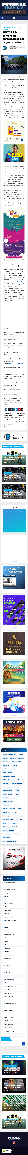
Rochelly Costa (9, 1020)
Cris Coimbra (8, 989)
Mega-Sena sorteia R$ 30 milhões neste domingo (14, 1105)
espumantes (8, 787)
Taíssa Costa (9, 1027)
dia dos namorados (10, 769)
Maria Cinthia (9, 1017)
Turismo (6, 826)
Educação (5, 29)
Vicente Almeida (9, 1031)
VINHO (15, 826)
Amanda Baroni (9, 979)
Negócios (7, 812)
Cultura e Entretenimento (12, 899)
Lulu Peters (8, 1014)
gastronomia (8, 794)
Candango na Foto (10, 986)
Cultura (15, 765)
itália (14, 798)
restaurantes (19, 816)
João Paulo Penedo (10, 1003)
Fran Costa (8, 993)
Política (7, 951)
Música (13, 808)
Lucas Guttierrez (9, 934)
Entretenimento (18, 783)
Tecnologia (8, 962)
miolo (16, 805)
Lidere (7, 931)
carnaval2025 (17, 761)
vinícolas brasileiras (10, 841)
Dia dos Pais (8, 772)
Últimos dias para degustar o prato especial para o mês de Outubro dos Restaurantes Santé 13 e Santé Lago (8, 420)
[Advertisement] (14, 314)
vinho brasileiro (9, 830)
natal (20, 808)
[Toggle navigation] (14, 18)
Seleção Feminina (9, 819)
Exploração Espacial (10, 920)
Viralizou (7, 972)
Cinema (6, 765)
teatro (16, 823)
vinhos (18, 834)
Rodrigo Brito (9, 1024)
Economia (15, 455)
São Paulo (7, 823)
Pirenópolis (7, 816)
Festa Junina (8, 790)
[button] (25, 18)
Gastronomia (9, 924)
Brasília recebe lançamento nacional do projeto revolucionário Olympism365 (19, 418)
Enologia (6, 783)
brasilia (13, 758)
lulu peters (7, 805)
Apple (21, 754)
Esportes (7, 913)
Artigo (7, 893)
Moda (6, 808)
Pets (15, 812)
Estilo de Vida (9, 917)
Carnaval (6, 761)
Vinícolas (7, 837)
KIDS (6, 927)
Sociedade (8, 958)
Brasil (6, 758)
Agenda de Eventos (16, 27)
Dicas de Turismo (9, 776)
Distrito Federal (7, 27)
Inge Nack (8, 1000)
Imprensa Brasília (15, 1150)
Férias (17, 790)
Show (20, 819)
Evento (18, 787)
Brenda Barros (9, 982)
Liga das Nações (9, 801)
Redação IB (14, 46)
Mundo (7, 941)
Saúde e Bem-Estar (10, 955)
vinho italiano (8, 834)
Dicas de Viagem (9, 780)
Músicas (7, 944)
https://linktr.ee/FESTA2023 (16, 281)
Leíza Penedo (9, 1010)
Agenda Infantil (9, 886)
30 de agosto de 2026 (11, 1072)
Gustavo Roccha (9, 996)
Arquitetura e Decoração (12, 889)
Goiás (17, 794)
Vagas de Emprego (10, 969)
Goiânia (6, 798)
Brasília (21, 758)
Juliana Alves (9, 1007)
